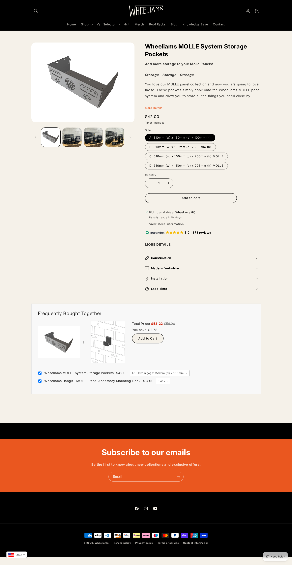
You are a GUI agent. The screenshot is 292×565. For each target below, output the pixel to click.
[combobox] (160, 373)
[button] (36, 10)
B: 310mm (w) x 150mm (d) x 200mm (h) (180, 147)
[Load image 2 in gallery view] (72, 137)
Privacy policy (144, 543)
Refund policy (122, 543)
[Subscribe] (178, 477)
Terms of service (168, 543)
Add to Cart (147, 338)
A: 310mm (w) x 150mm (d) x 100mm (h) (180, 137)
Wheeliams (102, 543)
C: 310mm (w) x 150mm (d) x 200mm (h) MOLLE (186, 156)
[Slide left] (35, 137)
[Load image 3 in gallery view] (93, 137)
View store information (166, 224)
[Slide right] (130, 137)
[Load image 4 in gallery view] (114, 137)
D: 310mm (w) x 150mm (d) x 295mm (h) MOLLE (186, 165)
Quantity (150, 175)
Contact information (196, 543)
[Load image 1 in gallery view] (50, 137)
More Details (153, 107)
